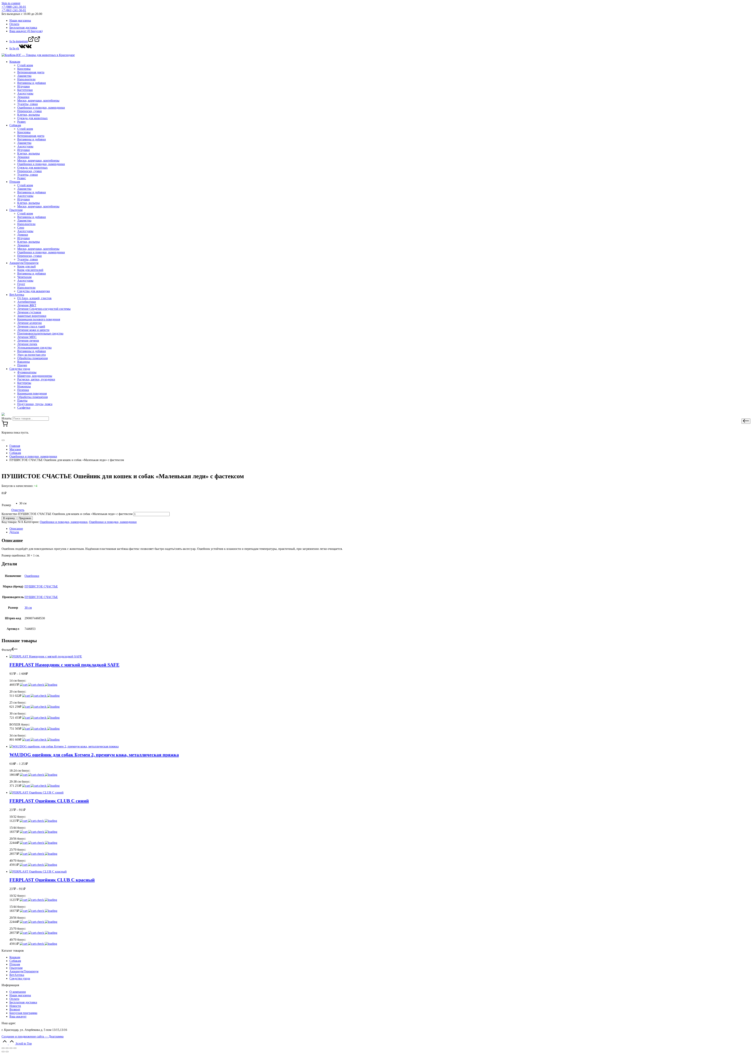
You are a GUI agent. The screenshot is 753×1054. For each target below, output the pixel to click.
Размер (6, 505)
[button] (745, 421)
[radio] (22, 503)
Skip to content (11, 3)
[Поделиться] (7, 1048)
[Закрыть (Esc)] (3, 1048)
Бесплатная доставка (23, 1002)
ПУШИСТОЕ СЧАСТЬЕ (41, 586)
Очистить (17, 510)
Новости (15, 1006)
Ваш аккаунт (17, 1016)
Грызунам (16, 967)
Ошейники (32, 575)
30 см (28, 607)
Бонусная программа (23, 1013)
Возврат (14, 1009)
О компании (17, 991)
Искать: (7, 418)
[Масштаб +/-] (14, 1048)
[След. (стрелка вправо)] (7, 1051)
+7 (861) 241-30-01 (14, 10)
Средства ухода (19, 978)
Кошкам (14, 957)
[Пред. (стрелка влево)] (3, 1051)
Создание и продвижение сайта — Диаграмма (33, 1036)
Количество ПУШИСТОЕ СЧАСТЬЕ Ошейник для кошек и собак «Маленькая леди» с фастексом (67, 514)
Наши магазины (20, 995)
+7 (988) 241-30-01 (14, 6)
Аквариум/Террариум (23, 971)
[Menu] (3, 440)
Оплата (14, 998)
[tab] (380, 528)
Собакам (15, 960)
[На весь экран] (11, 1048)
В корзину (9, 518)
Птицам (14, 964)
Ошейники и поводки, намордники (63, 522)
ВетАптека (16, 975)
